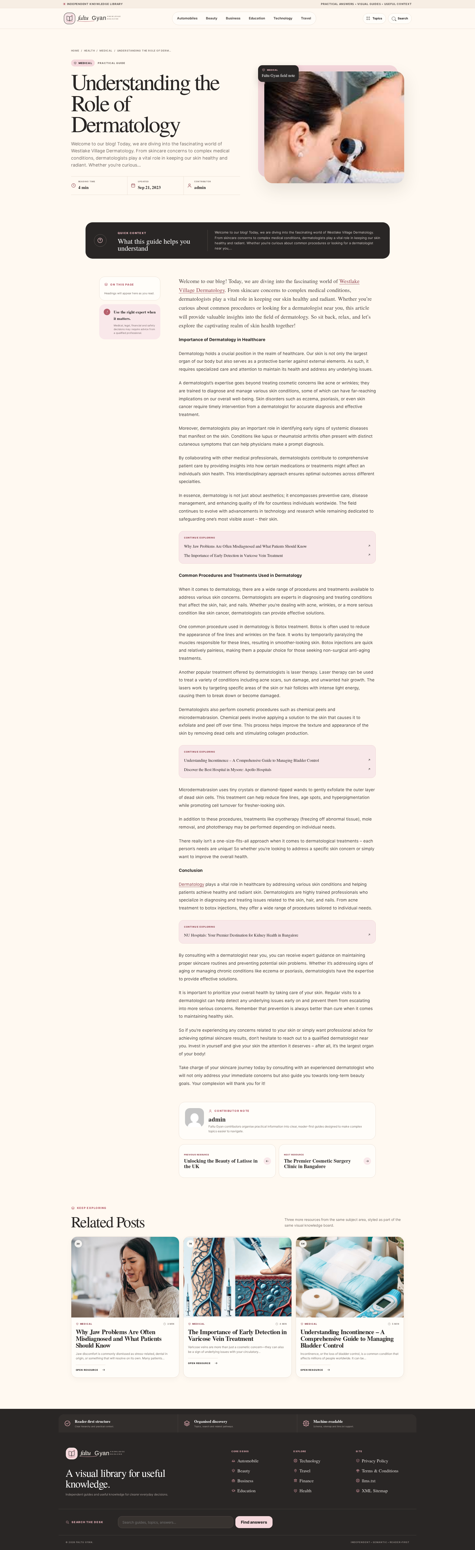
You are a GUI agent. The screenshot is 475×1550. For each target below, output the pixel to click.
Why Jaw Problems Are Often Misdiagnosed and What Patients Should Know (245, 546)
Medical (105, 50)
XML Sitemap (375, 1490)
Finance (306, 1481)
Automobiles (187, 18)
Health (89, 50)
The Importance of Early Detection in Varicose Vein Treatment (233, 555)
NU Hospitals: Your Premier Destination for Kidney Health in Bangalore (241, 935)
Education (257, 18)
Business (233, 18)
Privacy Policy (375, 1461)
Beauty (211, 18)
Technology (283, 18)
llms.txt (369, 1481)
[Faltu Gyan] (95, 18)
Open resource (87, 1370)
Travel (306, 18)
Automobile (248, 1461)
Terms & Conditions (380, 1471)
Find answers (254, 1522)
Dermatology (191, 884)
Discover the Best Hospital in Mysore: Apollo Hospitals (227, 769)
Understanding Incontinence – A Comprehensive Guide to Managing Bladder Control (251, 760)
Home (75, 50)
